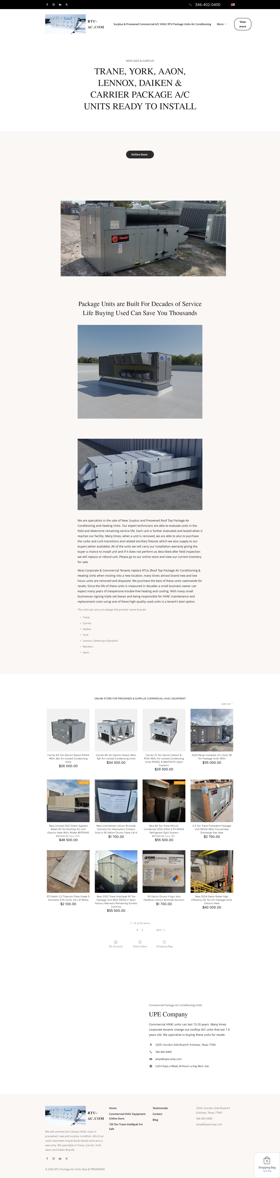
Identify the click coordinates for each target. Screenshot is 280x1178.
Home (113, 1108)
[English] (233, 4)
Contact (157, 1114)
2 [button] (142, 930)
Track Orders (140, 946)
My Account (116, 946)
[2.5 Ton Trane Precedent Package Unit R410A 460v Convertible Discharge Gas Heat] (212, 800)
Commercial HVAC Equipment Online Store (127, 1116)
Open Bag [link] (267, 1171)
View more (242, 24)
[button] (161, 930)
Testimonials (160, 1108)
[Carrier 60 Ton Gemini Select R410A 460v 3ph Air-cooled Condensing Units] (68, 730)
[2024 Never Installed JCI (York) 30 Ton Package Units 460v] (212, 730)
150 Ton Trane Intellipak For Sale (126, 1127)
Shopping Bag (164, 946)
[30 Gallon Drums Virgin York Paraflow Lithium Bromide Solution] (164, 871)
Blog (155, 1120)
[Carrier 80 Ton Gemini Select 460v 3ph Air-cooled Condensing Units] (116, 730)
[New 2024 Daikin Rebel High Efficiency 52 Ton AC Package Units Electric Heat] (212, 871)
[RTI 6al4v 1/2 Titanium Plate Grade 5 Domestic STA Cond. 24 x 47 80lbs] (68, 871)
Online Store (140, 154)
